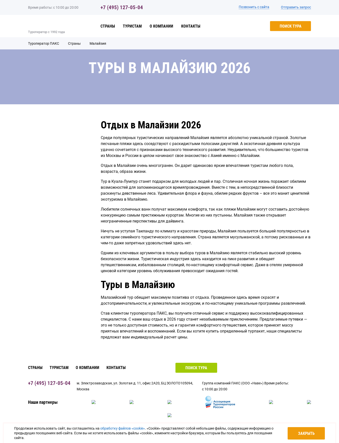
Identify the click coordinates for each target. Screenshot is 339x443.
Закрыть (306, 433)
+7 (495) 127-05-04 (122, 7)
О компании (161, 26)
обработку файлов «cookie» (122, 428)
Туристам (132, 26)
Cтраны (108, 26)
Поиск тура (291, 26)
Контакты (190, 26)
